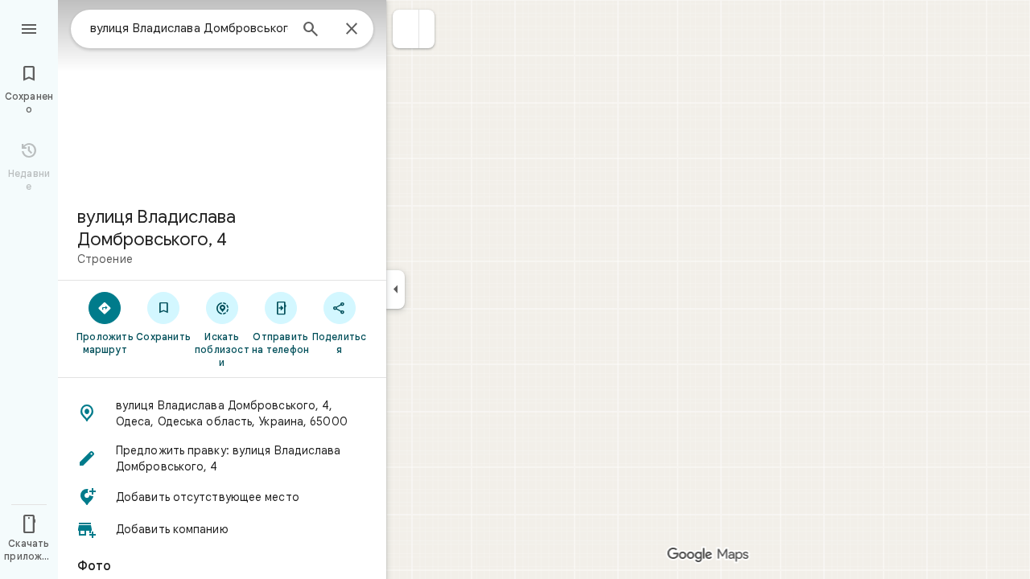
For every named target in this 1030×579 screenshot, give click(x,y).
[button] (406, 29)
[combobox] (189, 28)
